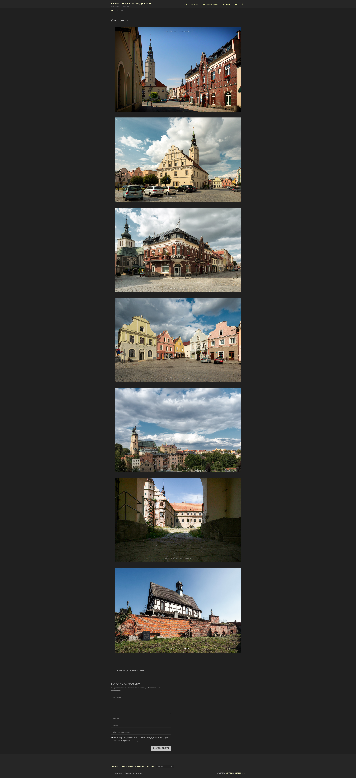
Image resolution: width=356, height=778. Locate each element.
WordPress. (240, 773)
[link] (243, 4)
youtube (150, 766)
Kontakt (114, 766)
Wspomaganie (127, 766)
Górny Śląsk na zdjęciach (131, 3)
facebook (139, 766)
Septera (229, 773)
